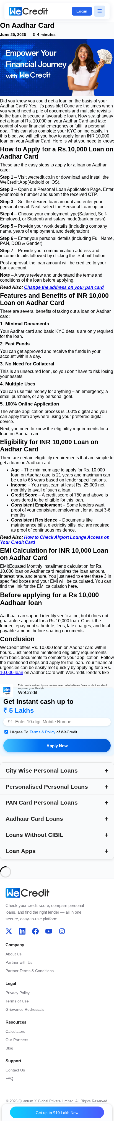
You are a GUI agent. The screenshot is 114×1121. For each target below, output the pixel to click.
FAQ (9, 1078)
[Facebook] (35, 931)
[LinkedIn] (22, 931)
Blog (9, 1048)
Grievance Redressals (25, 1009)
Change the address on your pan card (64, 287)
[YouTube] (48, 931)
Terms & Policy (43, 732)
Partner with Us (19, 962)
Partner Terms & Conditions (30, 970)
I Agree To (44, 732)
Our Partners (17, 1040)
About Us (14, 954)
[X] (9, 931)
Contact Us (15, 1070)
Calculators (15, 1031)
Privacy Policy (18, 992)
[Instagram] (62, 931)
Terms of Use (17, 1001)
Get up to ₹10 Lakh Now (57, 1112)
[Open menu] (99, 11)
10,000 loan (11, 672)
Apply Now (57, 745)
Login (81, 11)
